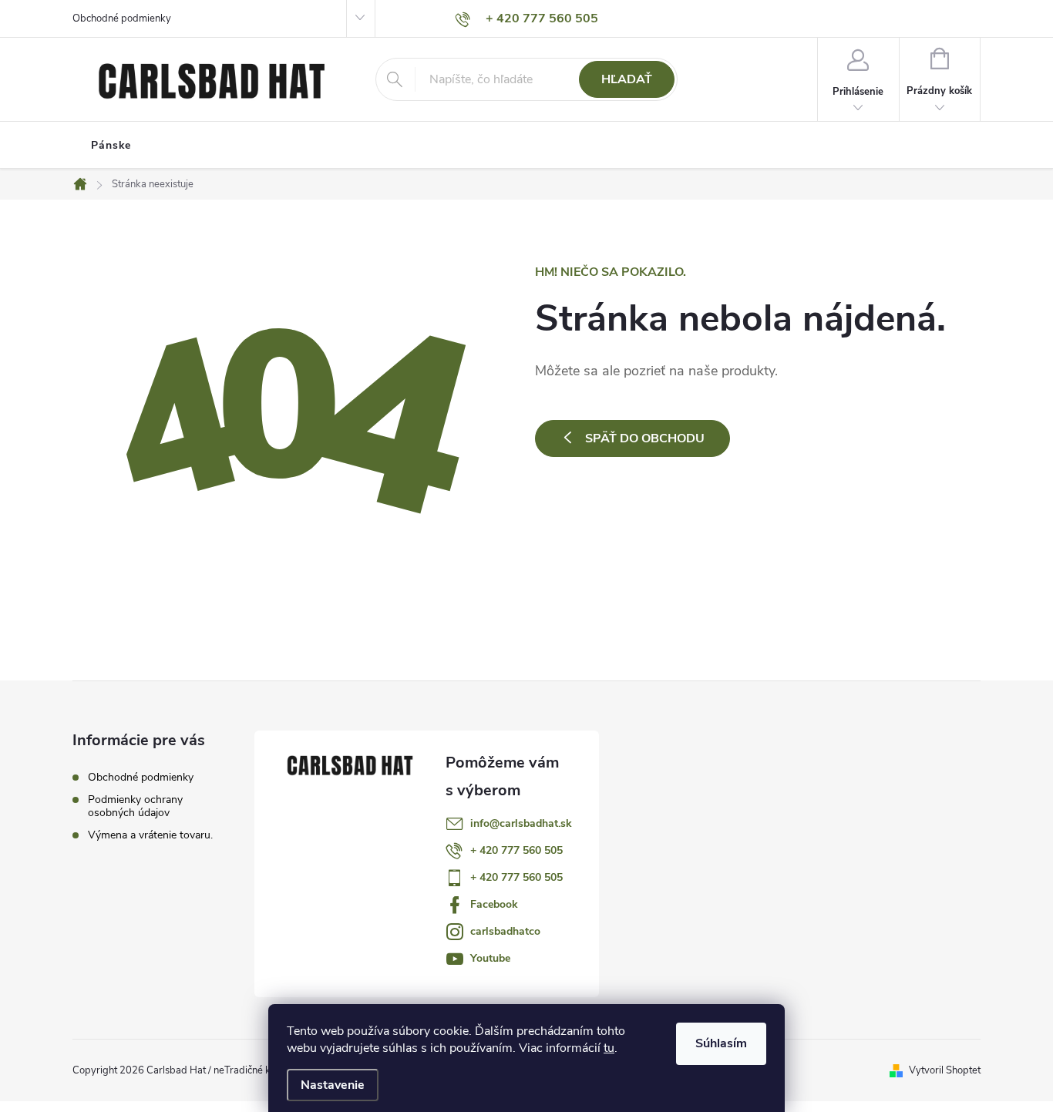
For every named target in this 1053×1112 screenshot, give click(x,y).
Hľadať (626, 79)
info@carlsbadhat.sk (521, 823)
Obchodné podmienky (121, 18)
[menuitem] (111, 146)
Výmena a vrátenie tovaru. (150, 835)
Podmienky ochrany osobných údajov (135, 806)
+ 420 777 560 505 (516, 850)
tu (609, 1048)
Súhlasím (721, 1043)
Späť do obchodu (645, 438)
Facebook (494, 904)
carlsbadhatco (505, 931)
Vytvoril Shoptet (945, 1070)
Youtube (490, 958)
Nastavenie (333, 1085)
